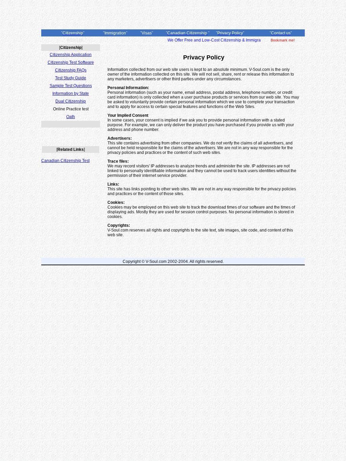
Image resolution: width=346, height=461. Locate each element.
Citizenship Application (71, 54)
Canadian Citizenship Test (65, 160)
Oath (70, 116)
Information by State (70, 93)
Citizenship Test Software (71, 62)
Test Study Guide (70, 78)
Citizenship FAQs (70, 70)
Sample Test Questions (71, 85)
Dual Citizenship (70, 101)
